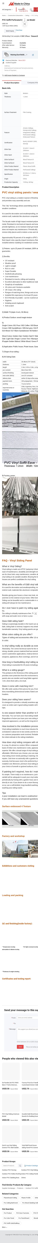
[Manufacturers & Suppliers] (19, 4)
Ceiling (27, 15)
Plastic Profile (25, 1198)
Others (23, 1178)
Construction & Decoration (15, 15)
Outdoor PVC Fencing (9, 1170)
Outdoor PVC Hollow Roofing (11, 1174)
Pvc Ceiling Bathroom (11, 1203)
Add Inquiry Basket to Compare (14, 75)
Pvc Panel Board (23, 1218)
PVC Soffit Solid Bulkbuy (12, 1223)
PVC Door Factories (22, 1213)
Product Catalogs (32, 1166)
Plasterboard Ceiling (10, 1198)
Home (4, 15)
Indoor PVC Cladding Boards (11, 1178)
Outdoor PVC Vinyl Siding (29, 1170)
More (4, 1227)
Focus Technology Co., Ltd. (27, 1234)
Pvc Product (8, 1213)
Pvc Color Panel (9, 1218)
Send (20, 1047)
